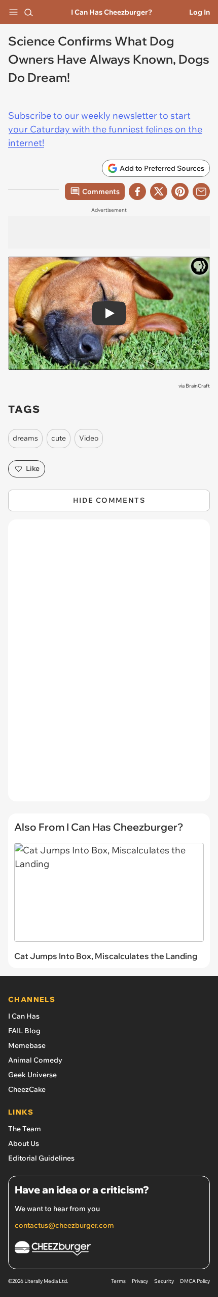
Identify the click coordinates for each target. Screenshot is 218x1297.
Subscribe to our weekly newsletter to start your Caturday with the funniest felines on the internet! (105, 129)
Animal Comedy (35, 1060)
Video (88, 438)
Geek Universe (32, 1074)
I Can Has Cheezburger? (111, 12)
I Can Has (24, 1016)
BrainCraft (198, 385)
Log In (199, 12)
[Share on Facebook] (137, 191)
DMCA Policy (195, 1281)
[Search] (28, 12)
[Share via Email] (201, 191)
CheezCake (27, 1089)
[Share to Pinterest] (180, 191)
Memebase (27, 1045)
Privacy (140, 1281)
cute (58, 438)
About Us (23, 1143)
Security (164, 1281)
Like (33, 468)
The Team (24, 1128)
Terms (118, 1281)
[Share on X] (158, 191)
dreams (25, 438)
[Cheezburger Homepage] (109, 1250)
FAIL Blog (24, 1030)
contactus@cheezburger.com (64, 1225)
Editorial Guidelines (41, 1158)
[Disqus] (109, 665)
